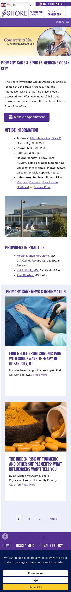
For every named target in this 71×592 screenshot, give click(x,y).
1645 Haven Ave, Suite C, (46, 138)
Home (6, 545)
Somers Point (42, 187)
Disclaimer (25, 545)
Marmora (34, 182)
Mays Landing (50, 182)
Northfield (23, 187)
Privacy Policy (51, 545)
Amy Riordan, (25, 275)
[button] (60, 22)
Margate (22, 182)
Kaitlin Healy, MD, (28, 270)
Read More (40, 374)
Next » (54, 518)
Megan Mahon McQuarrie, (33, 255)
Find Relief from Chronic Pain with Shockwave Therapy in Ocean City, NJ (35, 358)
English (11, 4)
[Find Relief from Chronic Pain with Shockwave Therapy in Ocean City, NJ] (35, 345)
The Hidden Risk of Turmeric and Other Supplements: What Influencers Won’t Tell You (35, 464)
